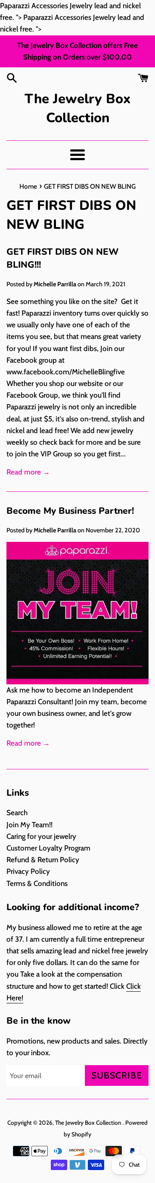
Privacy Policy (28, 871)
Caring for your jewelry (41, 836)
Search (17, 812)
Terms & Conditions (37, 883)
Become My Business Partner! (70, 511)
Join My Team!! (29, 824)
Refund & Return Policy (42, 859)
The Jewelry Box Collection (77, 108)
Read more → (28, 472)
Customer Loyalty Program (48, 848)
